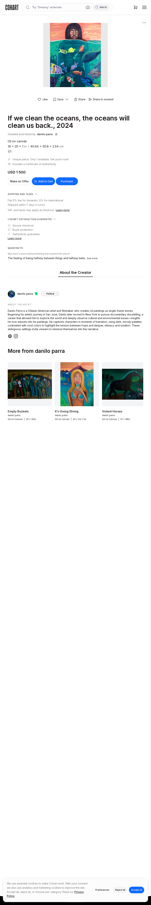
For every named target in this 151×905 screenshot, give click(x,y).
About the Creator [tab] (75, 272)
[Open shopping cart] (135, 7)
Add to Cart (45, 181)
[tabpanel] (75, 308)
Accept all (136, 889)
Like (45, 99)
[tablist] (75, 272)
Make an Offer (19, 181)
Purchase (67, 181)
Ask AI (103, 7)
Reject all (120, 889)
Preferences (102, 889)
